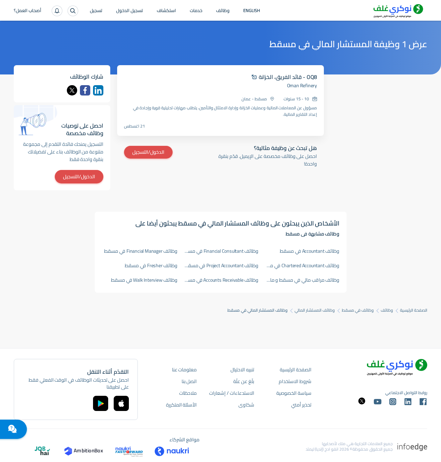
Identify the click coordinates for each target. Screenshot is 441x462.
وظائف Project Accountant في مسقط (222, 265)
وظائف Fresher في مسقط (151, 265)
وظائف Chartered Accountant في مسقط (303, 265)
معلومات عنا (184, 369)
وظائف (222, 11)
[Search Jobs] (73, 11)
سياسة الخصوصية (293, 393)
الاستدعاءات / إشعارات (231, 393)
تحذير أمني (301, 404)
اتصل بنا (189, 381)
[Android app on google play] (100, 403)
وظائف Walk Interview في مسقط (144, 280)
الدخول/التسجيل (148, 152)
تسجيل (96, 11)
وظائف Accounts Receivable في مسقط (222, 280)
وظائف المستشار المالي (315, 310)
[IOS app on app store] (121, 403)
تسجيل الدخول (129, 11)
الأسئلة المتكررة (181, 404)
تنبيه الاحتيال (242, 369)
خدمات (196, 11)
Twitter (72, 90)
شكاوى (246, 404)
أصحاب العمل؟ (27, 11)
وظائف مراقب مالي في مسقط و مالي (303, 280)
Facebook (85, 90)
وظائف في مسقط (358, 310)
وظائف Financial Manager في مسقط (140, 251)
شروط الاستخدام (295, 381)
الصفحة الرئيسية (413, 310)
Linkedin (98, 90)
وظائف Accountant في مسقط (309, 251)
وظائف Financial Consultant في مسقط (222, 251)
